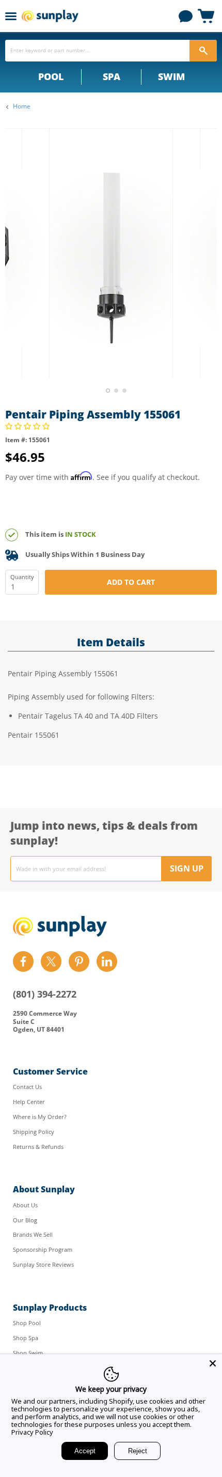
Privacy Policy (32, 1432)
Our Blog (25, 1220)
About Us (25, 1205)
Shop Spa (25, 1338)
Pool (51, 76)
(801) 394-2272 (44, 994)
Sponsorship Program (42, 1249)
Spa (111, 76)
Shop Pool (27, 1323)
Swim (171, 76)
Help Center (29, 1102)
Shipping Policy (33, 1132)
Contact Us (27, 1087)
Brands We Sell (33, 1234)
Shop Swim (28, 1353)
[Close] (213, 1363)
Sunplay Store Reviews (43, 1264)
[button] (28, 426)
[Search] (203, 50)
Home (21, 106)
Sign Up (186, 868)
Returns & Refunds (38, 1146)
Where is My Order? (40, 1117)
